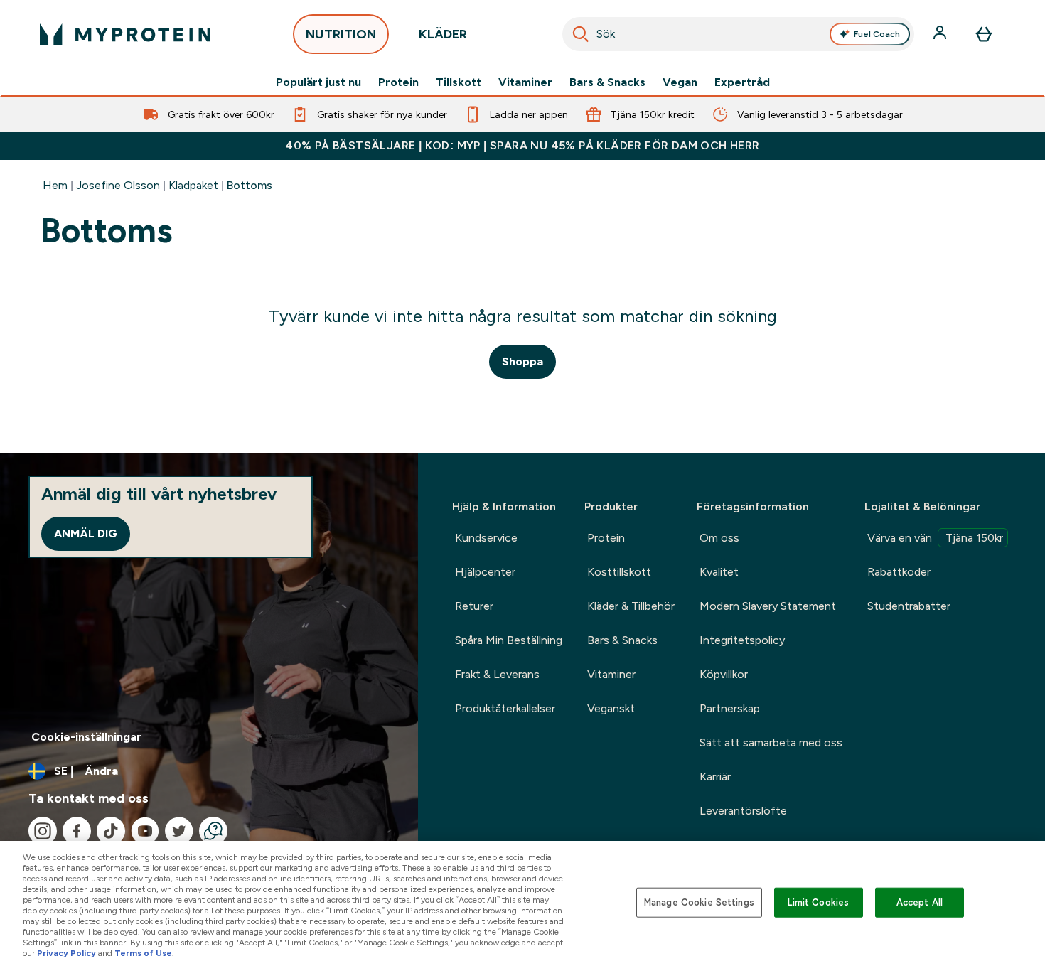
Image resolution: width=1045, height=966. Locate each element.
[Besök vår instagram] (42, 831)
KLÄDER (443, 34)
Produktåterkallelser (505, 708)
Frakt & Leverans (497, 674)
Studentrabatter (908, 606)
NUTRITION (341, 34)
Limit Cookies (818, 902)
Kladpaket (193, 185)
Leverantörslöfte (743, 811)
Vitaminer (525, 82)
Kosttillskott (619, 572)
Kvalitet (719, 572)
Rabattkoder (899, 572)
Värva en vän (935, 538)
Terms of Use (143, 953)
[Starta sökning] (581, 34)
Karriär (715, 777)
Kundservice (486, 538)
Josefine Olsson (118, 185)
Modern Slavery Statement (768, 606)
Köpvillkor (724, 674)
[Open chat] (213, 831)
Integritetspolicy (742, 640)
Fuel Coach (877, 34)
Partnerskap (730, 708)
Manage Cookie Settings (699, 902)
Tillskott (458, 82)
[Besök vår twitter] (179, 831)
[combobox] (738, 34)
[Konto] (941, 34)
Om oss (719, 538)
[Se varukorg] (984, 34)
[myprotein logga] (125, 34)
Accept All (919, 902)
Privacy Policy (66, 953)
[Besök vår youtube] (145, 831)
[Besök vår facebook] (77, 831)
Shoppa (522, 361)
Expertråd (742, 82)
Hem (55, 185)
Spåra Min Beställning (508, 640)
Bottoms (249, 185)
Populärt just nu (318, 82)
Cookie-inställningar (86, 737)
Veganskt (611, 708)
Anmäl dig (85, 533)
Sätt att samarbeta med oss (771, 742)
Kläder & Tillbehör (631, 606)
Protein (398, 82)
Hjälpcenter (485, 572)
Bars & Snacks (607, 82)
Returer (474, 606)
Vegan (680, 82)
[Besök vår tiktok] (111, 831)
